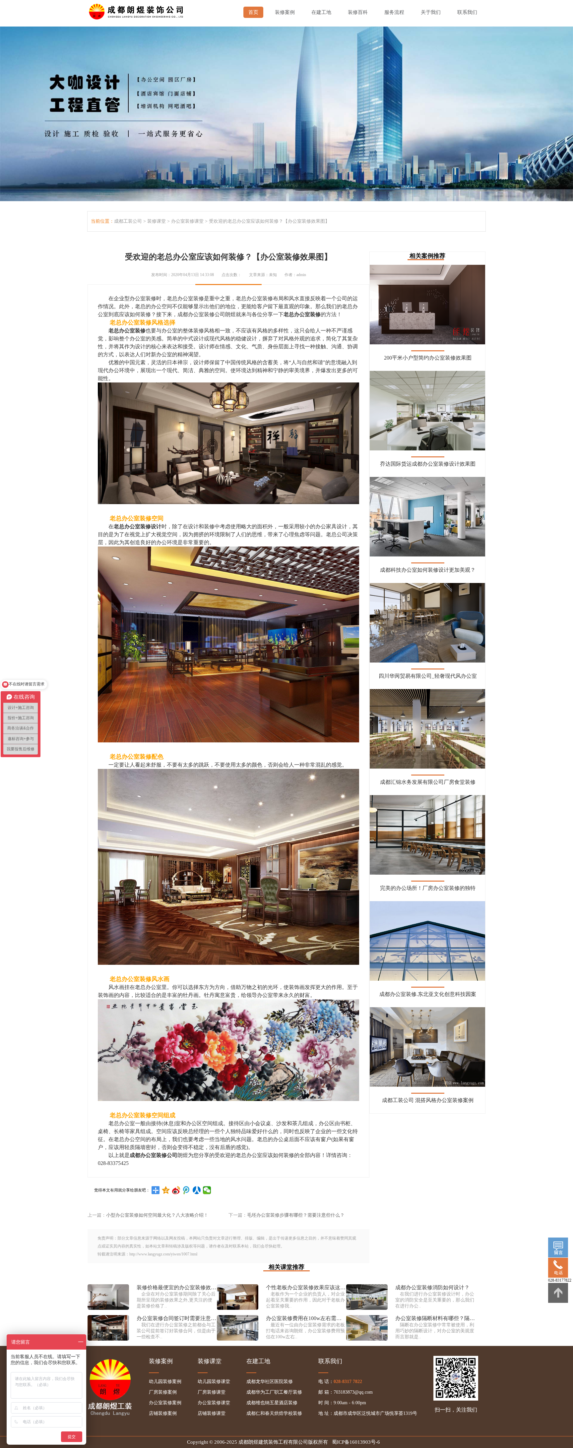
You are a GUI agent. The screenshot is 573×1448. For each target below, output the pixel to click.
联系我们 (467, 12)
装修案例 (285, 12)
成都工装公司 (128, 221)
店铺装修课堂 (211, 1413)
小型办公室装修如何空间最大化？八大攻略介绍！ (157, 1215)
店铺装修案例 (163, 1413)
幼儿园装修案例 (165, 1381)
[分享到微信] (207, 1190)
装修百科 (358, 12)
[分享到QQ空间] (166, 1190)
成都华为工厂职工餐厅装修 (274, 1392)
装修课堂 (156, 221)
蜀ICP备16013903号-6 (356, 1442)
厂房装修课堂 (211, 1392)
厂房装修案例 (163, 1392)
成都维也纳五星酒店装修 (271, 1402)
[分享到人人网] (197, 1190)
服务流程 (394, 12)
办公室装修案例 (165, 1402)
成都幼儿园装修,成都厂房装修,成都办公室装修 (137, 10)
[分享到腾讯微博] (186, 1190)
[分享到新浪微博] (176, 1190)
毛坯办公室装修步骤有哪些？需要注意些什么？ (296, 1215)
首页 (253, 12)
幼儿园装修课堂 (214, 1381)
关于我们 (431, 12)
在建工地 (321, 12)
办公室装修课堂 (187, 221)
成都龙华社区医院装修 (269, 1381)
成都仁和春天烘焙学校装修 (274, 1413)
